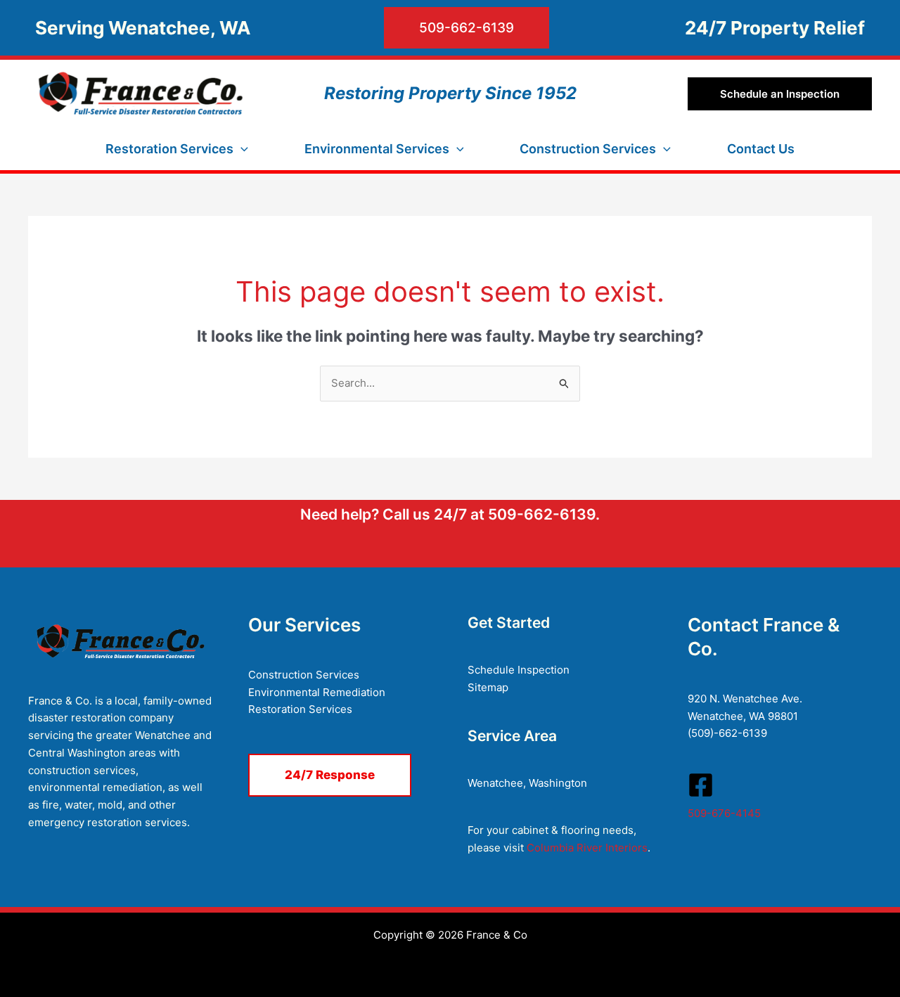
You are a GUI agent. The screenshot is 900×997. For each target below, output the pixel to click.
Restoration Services (300, 709)
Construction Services (303, 674)
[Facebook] (701, 785)
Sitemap (488, 687)
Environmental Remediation (316, 692)
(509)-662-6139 (727, 733)
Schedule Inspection (519, 669)
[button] (406, 28)
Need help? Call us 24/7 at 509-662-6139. (450, 514)
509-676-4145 (724, 813)
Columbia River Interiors (587, 847)
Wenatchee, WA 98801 (743, 716)
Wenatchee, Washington (527, 783)
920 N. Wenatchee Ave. (745, 698)
